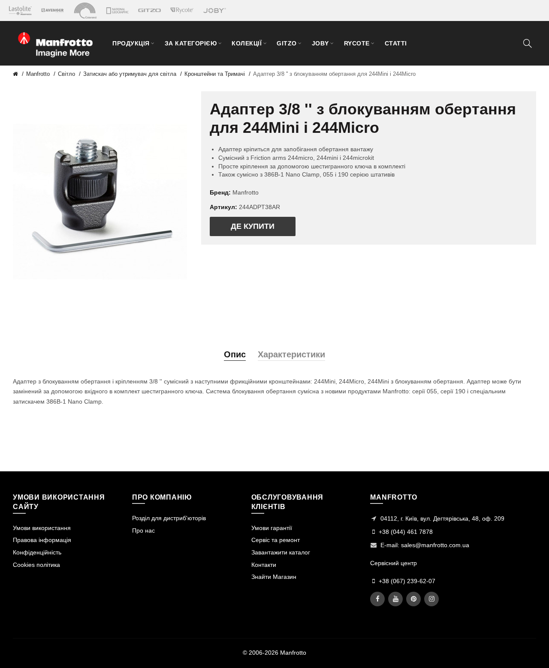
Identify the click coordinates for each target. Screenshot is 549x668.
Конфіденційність (37, 552)
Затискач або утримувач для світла (129, 74)
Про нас (143, 530)
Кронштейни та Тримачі (214, 74)
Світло (66, 74)
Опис (235, 354)
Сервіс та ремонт (275, 539)
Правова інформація (42, 539)
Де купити (252, 226)
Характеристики (291, 354)
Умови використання (42, 527)
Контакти (263, 564)
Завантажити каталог (280, 552)
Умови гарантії (271, 527)
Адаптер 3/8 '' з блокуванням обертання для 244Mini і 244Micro (334, 74)
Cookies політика (36, 564)
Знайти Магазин (273, 576)
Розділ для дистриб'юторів (169, 518)
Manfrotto (38, 74)
